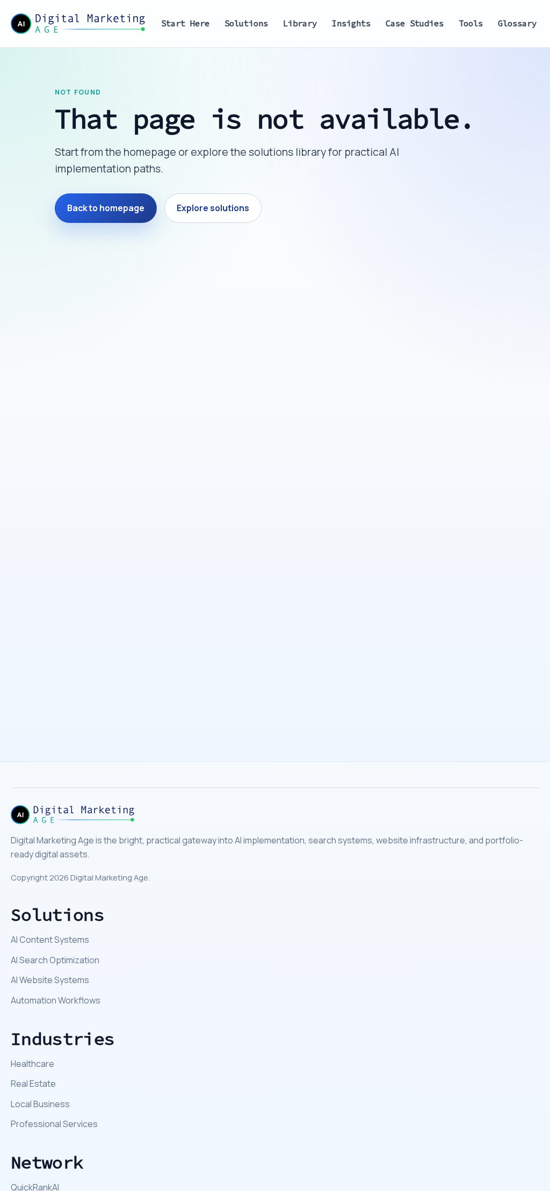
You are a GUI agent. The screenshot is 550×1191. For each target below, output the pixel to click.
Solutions (246, 23)
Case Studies (415, 23)
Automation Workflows (55, 1000)
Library (300, 23)
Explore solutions (213, 208)
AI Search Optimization (55, 960)
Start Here (185, 23)
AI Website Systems (50, 980)
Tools (471, 23)
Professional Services (54, 1124)
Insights (351, 23)
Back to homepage (105, 208)
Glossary (517, 23)
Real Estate (33, 1083)
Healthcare (32, 1064)
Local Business (40, 1104)
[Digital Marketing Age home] (78, 23)
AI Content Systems (50, 939)
